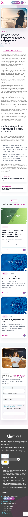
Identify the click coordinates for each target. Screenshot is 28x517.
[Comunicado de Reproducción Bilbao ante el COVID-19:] (14, 262)
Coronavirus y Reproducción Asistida (13, 321)
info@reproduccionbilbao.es (9, 503)
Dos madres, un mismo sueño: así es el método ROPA (14, 487)
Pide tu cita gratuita (15, 2)
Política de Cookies (7, 508)
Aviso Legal (19, 405)
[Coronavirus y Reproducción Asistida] (14, 305)
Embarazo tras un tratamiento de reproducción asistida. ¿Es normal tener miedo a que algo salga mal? (14, 480)
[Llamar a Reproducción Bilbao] (22, 2)
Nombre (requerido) (8, 388)
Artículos (3, 31)
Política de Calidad (7, 510)
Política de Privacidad (9, 406)
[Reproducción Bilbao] (2, 2)
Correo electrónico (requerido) (10, 393)
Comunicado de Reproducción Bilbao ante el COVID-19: (13, 278)
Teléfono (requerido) (8, 399)
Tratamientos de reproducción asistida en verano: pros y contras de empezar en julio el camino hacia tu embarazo (14, 485)
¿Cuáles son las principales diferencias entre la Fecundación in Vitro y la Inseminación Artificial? (12, 233)
